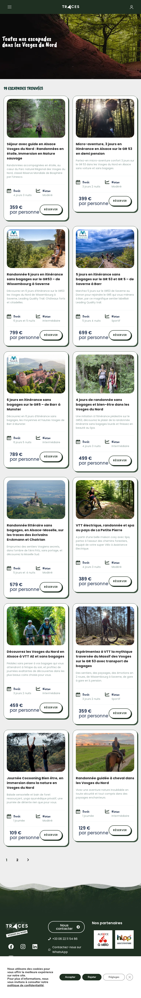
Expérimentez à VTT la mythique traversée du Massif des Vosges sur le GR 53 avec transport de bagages (104, 658)
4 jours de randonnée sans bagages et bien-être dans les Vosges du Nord (102, 404)
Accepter (70, 977)
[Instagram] (22, 946)
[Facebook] (11, 946)
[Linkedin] (34, 946)
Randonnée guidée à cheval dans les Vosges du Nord (105, 780)
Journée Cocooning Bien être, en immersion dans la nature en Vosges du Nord (35, 783)
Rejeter (92, 977)
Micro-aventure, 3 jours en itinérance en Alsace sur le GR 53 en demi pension (104, 149)
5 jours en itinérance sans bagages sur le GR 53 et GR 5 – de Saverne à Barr (105, 279)
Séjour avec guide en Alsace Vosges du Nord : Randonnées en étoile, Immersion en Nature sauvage (35, 151)
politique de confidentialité (25, 985)
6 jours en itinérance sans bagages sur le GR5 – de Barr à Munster (33, 404)
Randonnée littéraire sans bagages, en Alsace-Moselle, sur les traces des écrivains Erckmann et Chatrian (35, 532)
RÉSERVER (51, 209)
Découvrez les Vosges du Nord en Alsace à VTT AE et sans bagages (35, 654)
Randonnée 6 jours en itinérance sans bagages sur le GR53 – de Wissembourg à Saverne (35, 279)
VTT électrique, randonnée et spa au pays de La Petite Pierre (105, 527)
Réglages (114, 977)
